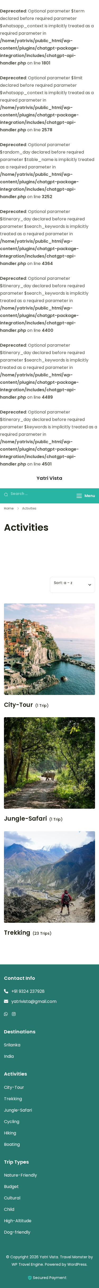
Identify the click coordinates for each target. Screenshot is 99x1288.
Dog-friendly (17, 1232)
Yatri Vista (49, 478)
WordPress (77, 1264)
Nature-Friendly (20, 1175)
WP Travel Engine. (28, 1264)
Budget (11, 1186)
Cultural (12, 1198)
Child (9, 1209)
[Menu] (79, 496)
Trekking (17, 933)
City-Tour (18, 705)
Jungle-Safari (25, 819)
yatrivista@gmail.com (33, 1001)
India (9, 1056)
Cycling (11, 1122)
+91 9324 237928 (28, 991)
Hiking (10, 1133)
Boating (12, 1144)
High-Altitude (17, 1221)
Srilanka (12, 1045)
